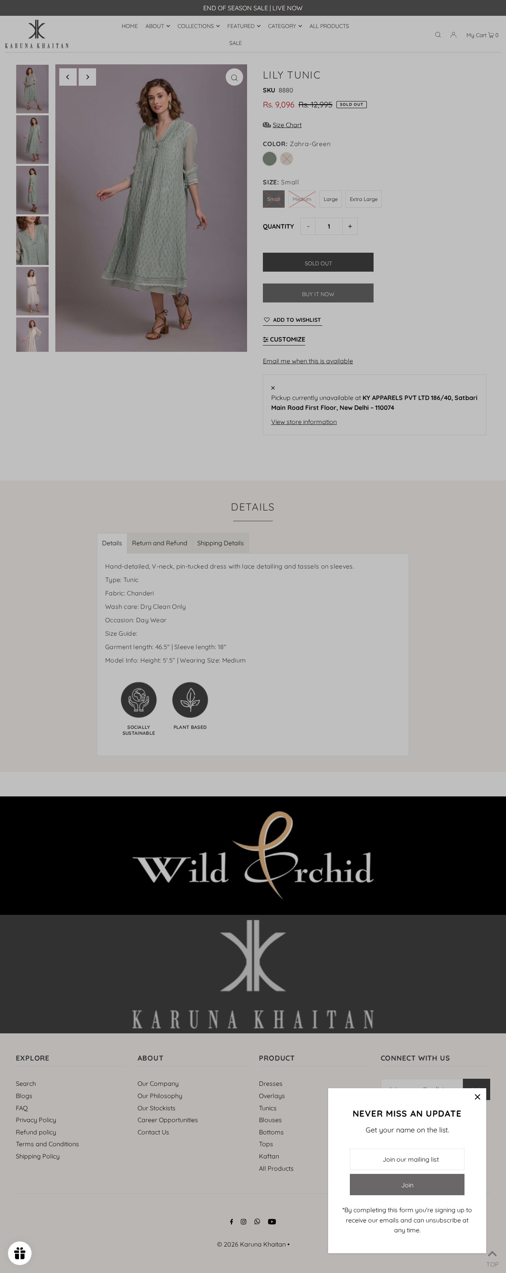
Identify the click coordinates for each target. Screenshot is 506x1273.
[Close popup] (477, 1097)
